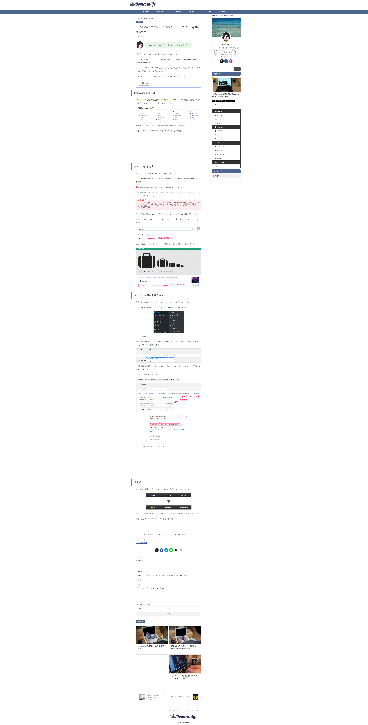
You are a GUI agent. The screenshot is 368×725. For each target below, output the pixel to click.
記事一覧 (223, 11)
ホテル (219, 119)
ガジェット (219, 150)
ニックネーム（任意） (143, 605)
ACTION (140, 557)
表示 (146, 83)
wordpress (177, 11)
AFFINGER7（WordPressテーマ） (224, 15)
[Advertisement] (168, 147)
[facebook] (161, 550)
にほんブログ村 (141, 543)
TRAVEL (161, 11)
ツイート (215, 104)
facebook (218, 166)
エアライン (220, 115)
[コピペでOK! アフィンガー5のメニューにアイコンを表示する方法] (166, 550)
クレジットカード (221, 146)
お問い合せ (198, 711)
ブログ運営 (208, 11)
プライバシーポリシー (178, 711)
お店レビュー (220, 154)
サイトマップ (189, 711)
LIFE (192, 11)
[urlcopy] (181, 550)
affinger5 (140, 560)
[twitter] (157, 550)
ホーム (168, 711)
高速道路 (219, 123)
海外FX (218, 158)
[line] (171, 550)
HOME (146, 11)
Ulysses (218, 135)
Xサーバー (220, 139)
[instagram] (230, 61)
